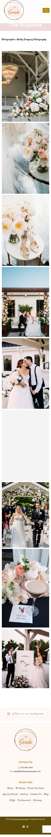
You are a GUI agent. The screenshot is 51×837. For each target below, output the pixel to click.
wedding (20, 788)
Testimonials (24, 800)
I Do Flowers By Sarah (20, 819)
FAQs (12, 800)
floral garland (35, 788)
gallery (24, 794)
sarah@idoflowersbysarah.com (27, 771)
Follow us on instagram (27, 713)
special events (10, 794)
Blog (46, 794)
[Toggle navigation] (46, 10)
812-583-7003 (27, 767)
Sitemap (37, 800)
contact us (36, 794)
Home (10, 788)
